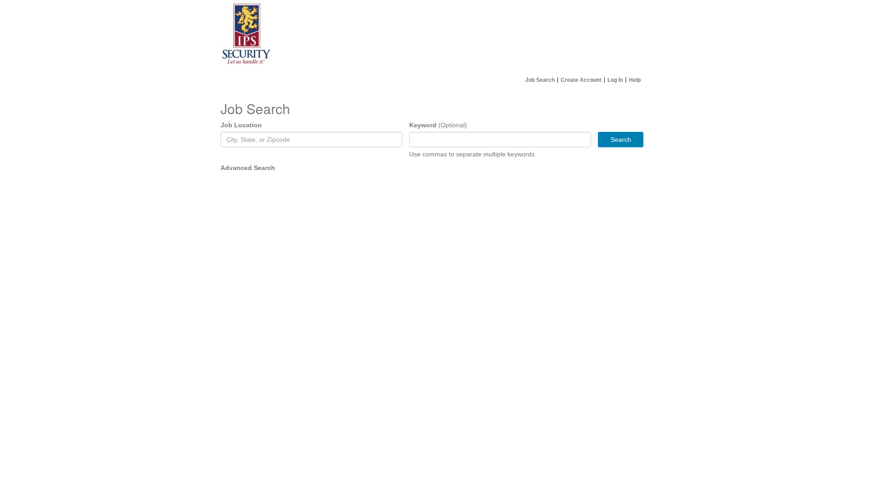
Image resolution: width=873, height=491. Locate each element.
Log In (615, 80)
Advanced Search (248, 167)
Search (621, 139)
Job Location (241, 125)
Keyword (422, 125)
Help (635, 80)
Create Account (581, 80)
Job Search (540, 80)
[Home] (436, 36)
